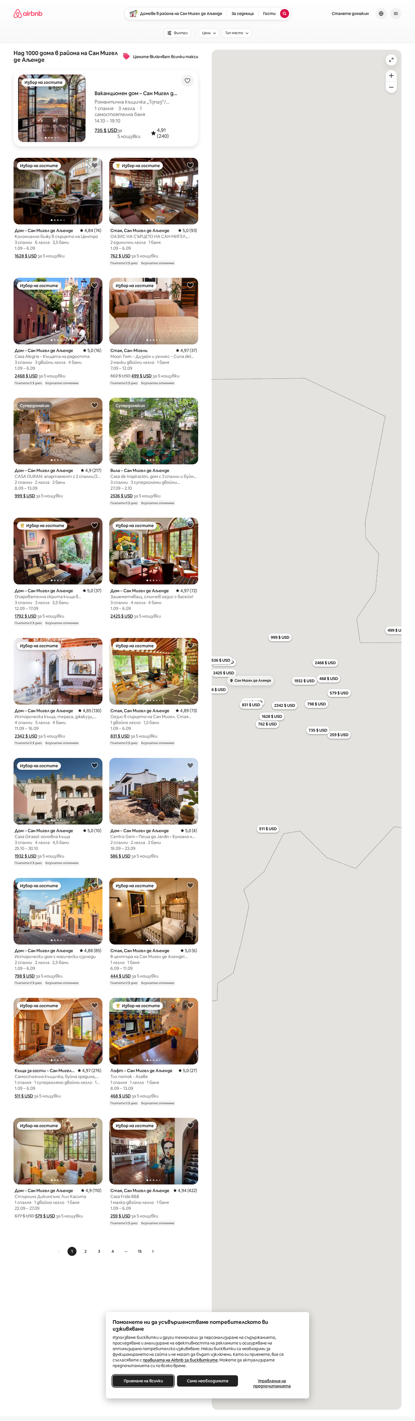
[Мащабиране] (391, 75)
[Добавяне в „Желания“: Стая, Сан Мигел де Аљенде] (190, 165)
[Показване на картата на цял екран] (391, 59)
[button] (106, 130)
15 (140, 1251)
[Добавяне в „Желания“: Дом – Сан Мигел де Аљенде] (94, 165)
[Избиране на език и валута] (381, 13)
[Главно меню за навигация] (395, 13)
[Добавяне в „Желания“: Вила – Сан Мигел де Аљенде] (190, 405)
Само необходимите (207, 1380)
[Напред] (152, 1251)
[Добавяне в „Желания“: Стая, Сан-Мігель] (190, 285)
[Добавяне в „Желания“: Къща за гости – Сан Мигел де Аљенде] (94, 1005)
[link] (59, 1251)
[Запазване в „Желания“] (187, 81)
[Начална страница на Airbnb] (28, 13)
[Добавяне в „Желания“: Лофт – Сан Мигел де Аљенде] (190, 1005)
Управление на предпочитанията (272, 1383)
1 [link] (72, 1251)
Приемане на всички (143, 1380)
